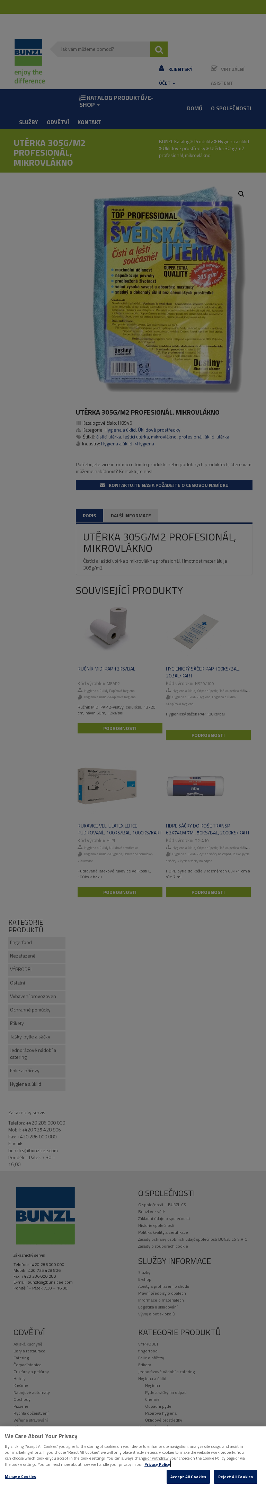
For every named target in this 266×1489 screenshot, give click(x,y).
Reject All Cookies (235, 1477)
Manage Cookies (20, 1476)
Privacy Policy (157, 1464)
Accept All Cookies (188, 1477)
